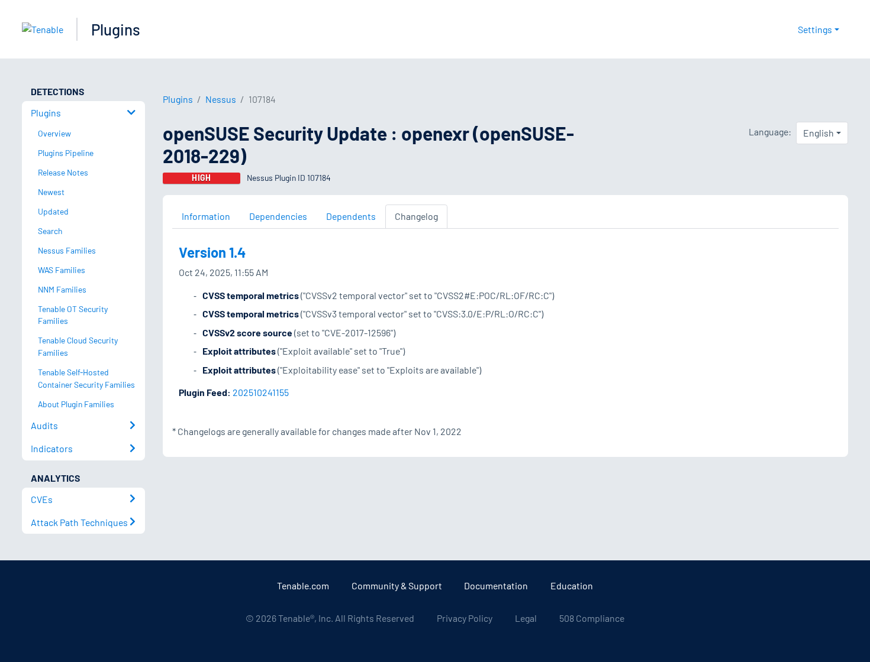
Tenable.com (303, 585)
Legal (526, 618)
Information (206, 216)
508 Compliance (591, 618)
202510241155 (261, 392)
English (818, 132)
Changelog (416, 216)
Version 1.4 (212, 252)
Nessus (220, 99)
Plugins (115, 29)
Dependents (351, 216)
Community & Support (397, 585)
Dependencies (278, 216)
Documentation (496, 585)
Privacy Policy (464, 618)
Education (571, 585)
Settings (815, 29)
